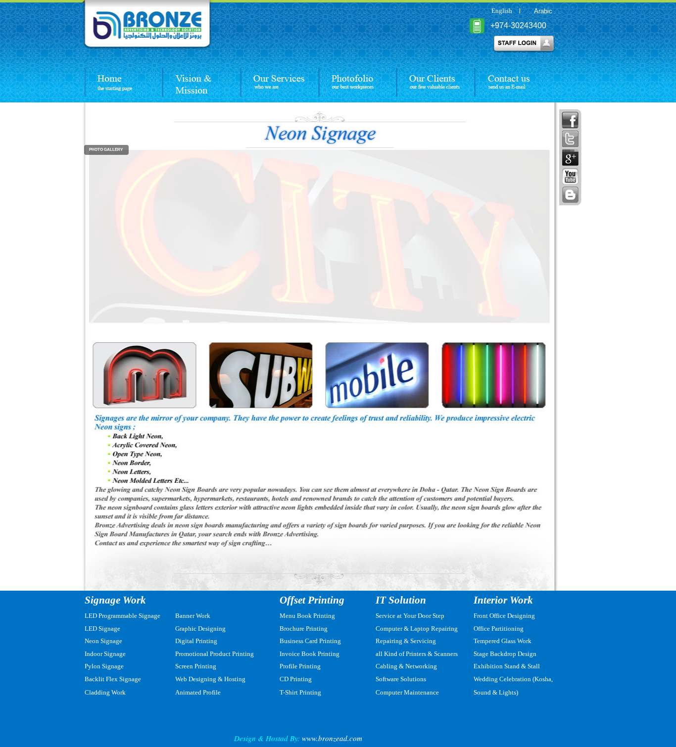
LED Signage (102, 628)
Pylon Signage (104, 666)
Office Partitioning (499, 628)
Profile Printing (300, 666)
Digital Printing (196, 641)
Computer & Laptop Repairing (417, 628)
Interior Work (503, 600)
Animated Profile (198, 692)
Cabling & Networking (406, 666)
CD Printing (296, 679)
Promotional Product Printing (214, 653)
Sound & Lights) (496, 692)
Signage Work (115, 600)
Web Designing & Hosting (210, 679)
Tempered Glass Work (502, 641)
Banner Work (192, 615)
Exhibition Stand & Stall (507, 666)
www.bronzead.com (332, 738)
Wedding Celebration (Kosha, (513, 679)
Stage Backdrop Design (505, 653)
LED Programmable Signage (122, 615)
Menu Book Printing (307, 615)
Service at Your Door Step (410, 615)
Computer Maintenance (407, 692)
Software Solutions (401, 679)
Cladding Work (105, 692)
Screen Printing (195, 666)
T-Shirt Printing (300, 692)
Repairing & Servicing (406, 641)
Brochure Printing (304, 628)
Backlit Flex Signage (113, 679)
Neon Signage (103, 641)
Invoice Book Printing (309, 653)
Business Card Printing (310, 641)
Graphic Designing (200, 628)
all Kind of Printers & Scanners (417, 653)
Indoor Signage (105, 653)
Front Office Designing (504, 615)
